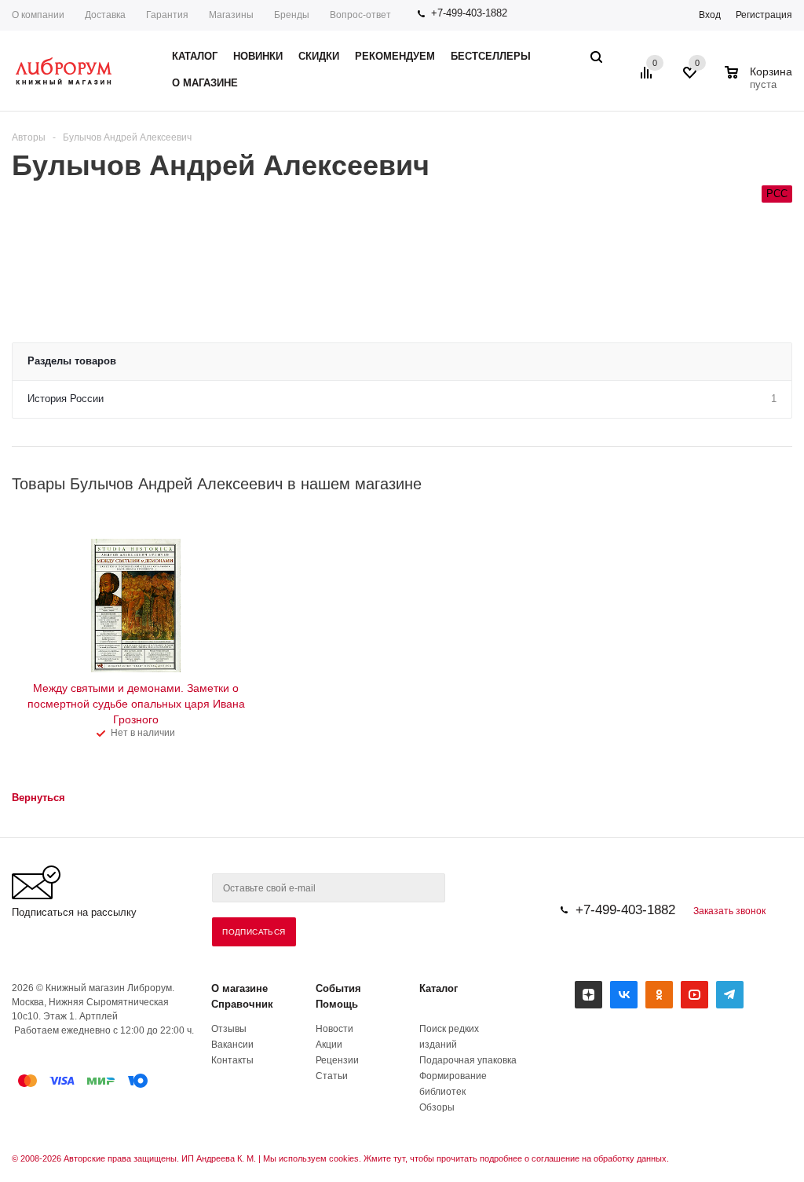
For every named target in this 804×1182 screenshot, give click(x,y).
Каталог (438, 988)
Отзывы (229, 1028)
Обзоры (437, 1107)
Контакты (232, 1060)
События (338, 988)
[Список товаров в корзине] (760, 82)
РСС (777, 193)
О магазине (239, 988)
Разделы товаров (71, 361)
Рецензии (337, 1060)
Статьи (332, 1075)
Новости (334, 1028)
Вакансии (232, 1044)
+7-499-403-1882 (469, 13)
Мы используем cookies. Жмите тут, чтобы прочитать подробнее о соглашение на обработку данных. (466, 1158)
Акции (329, 1044)
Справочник (242, 1004)
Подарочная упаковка (468, 1060)
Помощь (337, 1004)
